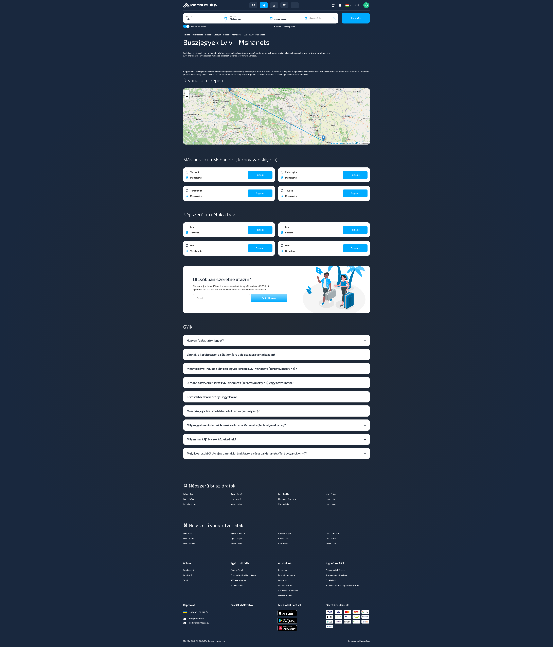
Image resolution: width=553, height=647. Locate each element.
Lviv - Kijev (282, 543)
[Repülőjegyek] (284, 5)
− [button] (187, 96)
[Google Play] (215, 5)
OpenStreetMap (353, 143)
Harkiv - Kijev (236, 543)
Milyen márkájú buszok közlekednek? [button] (211, 439)
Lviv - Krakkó (283, 494)
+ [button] (187, 92)
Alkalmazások (237, 585)
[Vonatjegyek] (274, 5)
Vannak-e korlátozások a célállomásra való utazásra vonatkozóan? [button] (231, 354)
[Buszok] (264, 5)
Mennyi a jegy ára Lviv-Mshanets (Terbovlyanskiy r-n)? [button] (223, 411)
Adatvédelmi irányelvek (336, 575)
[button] (295, 5)
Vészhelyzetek (285, 585)
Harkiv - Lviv (331, 499)
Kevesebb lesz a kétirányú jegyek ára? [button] (212, 397)
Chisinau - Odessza (287, 499)
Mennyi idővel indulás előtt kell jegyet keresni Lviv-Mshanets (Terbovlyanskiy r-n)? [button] (242, 368)
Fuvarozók (283, 580)
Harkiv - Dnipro (284, 533)
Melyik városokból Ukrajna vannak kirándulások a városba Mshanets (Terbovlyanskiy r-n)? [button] (247, 453)
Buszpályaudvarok (286, 575)
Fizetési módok (285, 595)
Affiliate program (238, 580)
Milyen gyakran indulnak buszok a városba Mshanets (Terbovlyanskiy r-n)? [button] (236, 425)
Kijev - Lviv (187, 533)
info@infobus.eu (196, 618)
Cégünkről (187, 575)
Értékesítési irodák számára (243, 575)
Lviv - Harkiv (331, 504)
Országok (282, 570)
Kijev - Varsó (236, 494)
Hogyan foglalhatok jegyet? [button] (205, 340)
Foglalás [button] (260, 174)
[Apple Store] (211, 5)
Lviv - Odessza (332, 533)
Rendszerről (188, 570)
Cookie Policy (332, 580)
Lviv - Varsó (236, 499)
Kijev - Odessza (238, 533)
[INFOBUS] (195, 5)
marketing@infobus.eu (199, 622)
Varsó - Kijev (236, 504)
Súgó (185, 580)
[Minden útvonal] (253, 5)
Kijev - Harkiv (189, 543)
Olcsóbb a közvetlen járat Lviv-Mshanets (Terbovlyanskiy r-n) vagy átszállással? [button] (240, 382)
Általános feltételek (335, 570)
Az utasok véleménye (288, 590)
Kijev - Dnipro (237, 538)
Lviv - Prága (331, 494)
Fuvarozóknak (237, 570)
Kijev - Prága (188, 499)
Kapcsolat (189, 605)
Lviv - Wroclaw (189, 504)
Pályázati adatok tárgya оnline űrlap (342, 585)
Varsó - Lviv (283, 504)
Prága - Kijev (188, 494)
